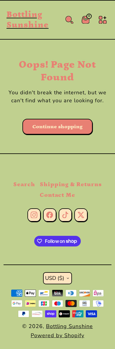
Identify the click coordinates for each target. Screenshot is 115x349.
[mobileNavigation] (102, 20)
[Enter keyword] (69, 20)
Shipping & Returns (71, 184)
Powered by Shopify (57, 335)
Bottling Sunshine (69, 326)
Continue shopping (57, 127)
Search (24, 184)
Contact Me (57, 195)
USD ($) (54, 278)
